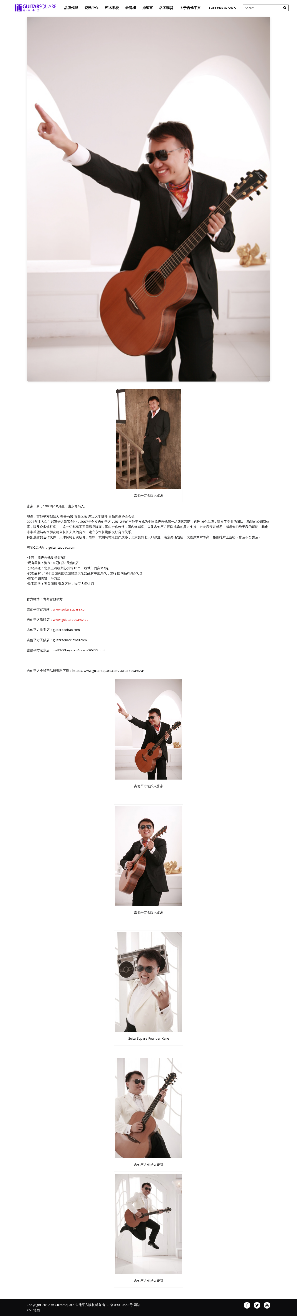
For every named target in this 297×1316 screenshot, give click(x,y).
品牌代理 (71, 8)
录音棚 (130, 8)
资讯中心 (91, 8)
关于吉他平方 (190, 8)
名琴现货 (166, 8)
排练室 (147, 8)
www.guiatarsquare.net (70, 619)
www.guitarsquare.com (70, 609)
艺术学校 (112, 8)
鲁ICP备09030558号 (117, 1305)
